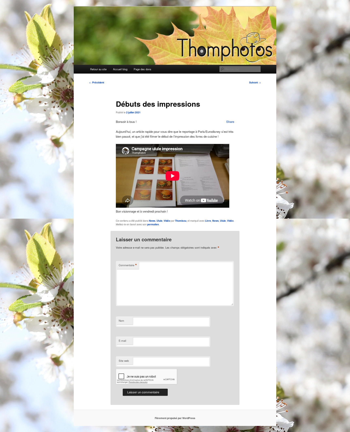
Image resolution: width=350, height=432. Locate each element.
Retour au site (98, 69)
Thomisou (180, 220)
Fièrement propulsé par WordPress (175, 418)
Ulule (159, 220)
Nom (121, 320)
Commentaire (128, 265)
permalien (153, 224)
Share (230, 121)
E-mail (122, 341)
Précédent (96, 82)
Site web (124, 361)
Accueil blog (120, 69)
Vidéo (167, 220)
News (152, 220)
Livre (208, 220)
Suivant (255, 82)
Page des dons (142, 69)
